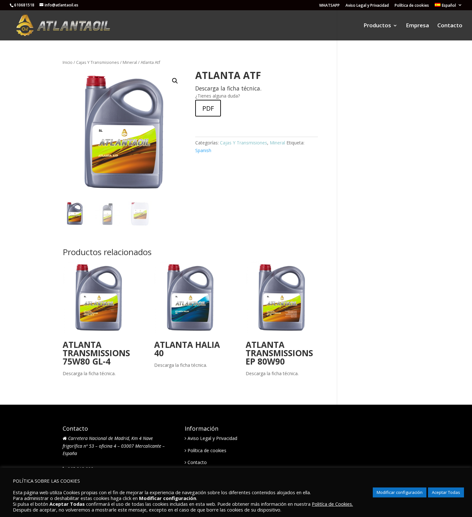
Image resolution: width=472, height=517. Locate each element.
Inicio (68, 62)
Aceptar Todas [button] (446, 492)
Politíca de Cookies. (332, 504)
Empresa (417, 26)
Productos (377, 26)
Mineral (130, 62)
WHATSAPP (329, 6)
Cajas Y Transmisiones (97, 62)
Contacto (449, 26)
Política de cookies (412, 6)
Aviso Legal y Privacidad (367, 6)
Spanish (203, 150)
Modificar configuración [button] (400, 492)
